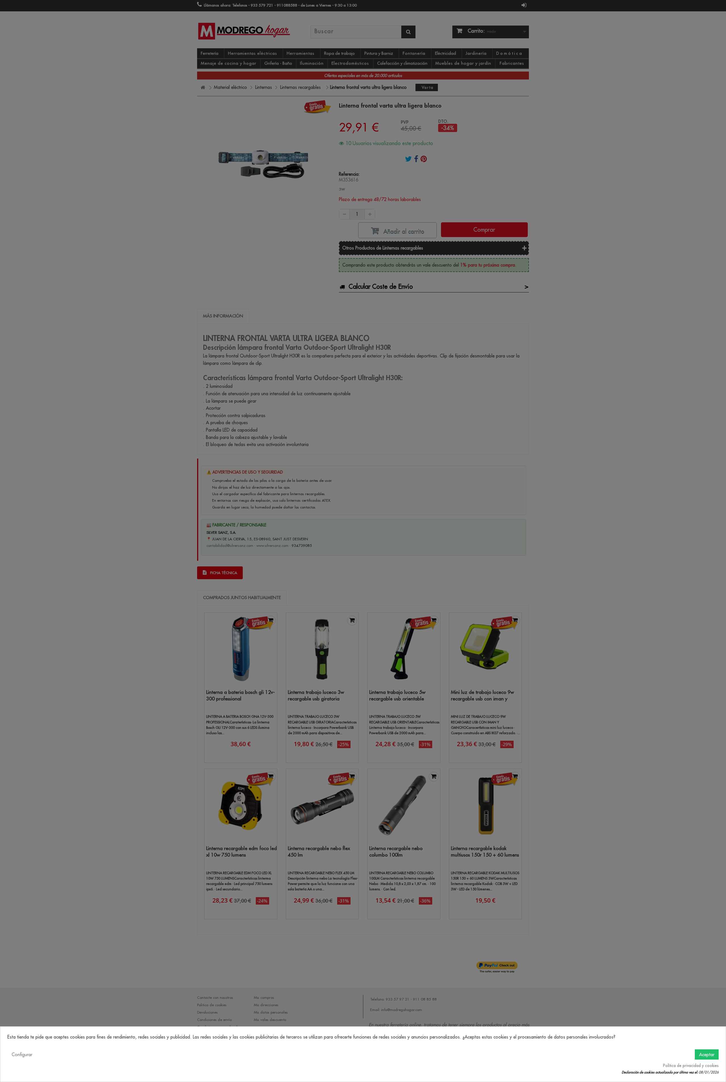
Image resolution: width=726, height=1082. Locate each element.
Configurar (22, 1054)
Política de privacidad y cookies (691, 1065)
